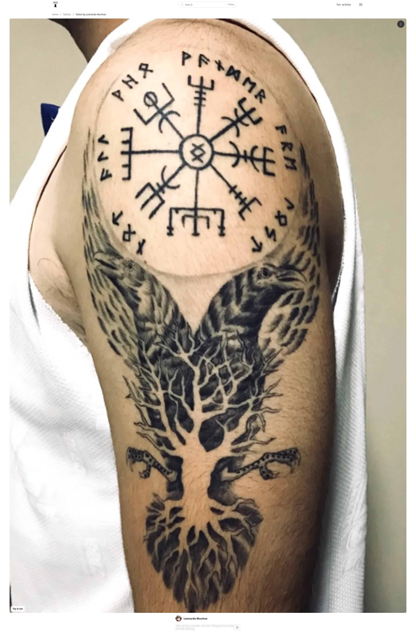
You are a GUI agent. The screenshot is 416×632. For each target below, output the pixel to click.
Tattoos (231, 4)
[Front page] (55, 4)
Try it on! (18, 608)
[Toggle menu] (361, 4)
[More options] (400, 24)
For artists (344, 4)
